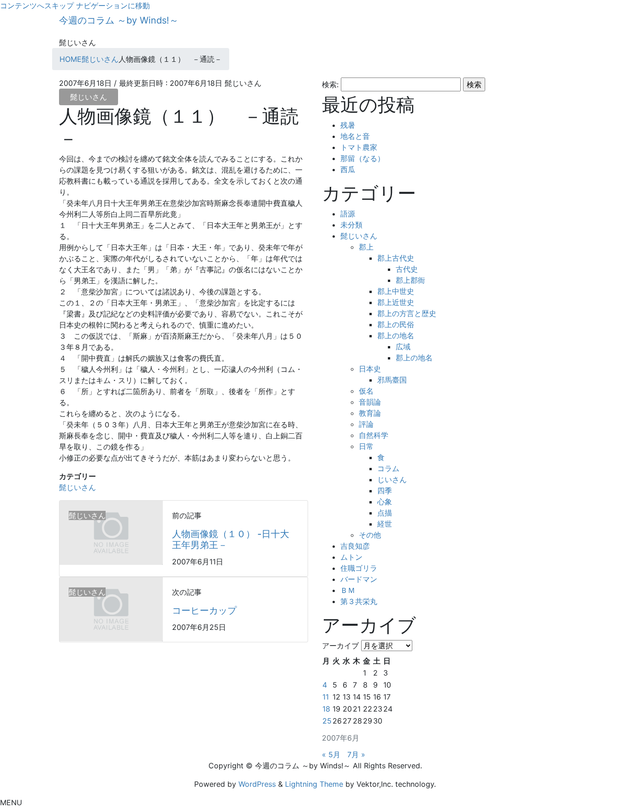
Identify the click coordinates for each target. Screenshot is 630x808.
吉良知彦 (355, 546)
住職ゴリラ (358, 568)
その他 (370, 534)
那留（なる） (362, 158)
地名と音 (355, 136)
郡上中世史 (395, 291)
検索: (330, 84)
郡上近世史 (395, 302)
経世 (384, 523)
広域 (403, 346)
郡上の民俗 (395, 324)
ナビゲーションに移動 (113, 5)
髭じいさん (88, 97)
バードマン (358, 579)
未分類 (351, 224)
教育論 (370, 413)
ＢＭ (347, 590)
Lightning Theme (314, 784)
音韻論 (370, 402)
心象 (384, 501)
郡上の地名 (395, 335)
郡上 (366, 246)
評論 (366, 424)
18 (326, 708)
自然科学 (373, 435)
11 (325, 696)
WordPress (257, 784)
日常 (366, 446)
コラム (388, 468)
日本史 (370, 368)
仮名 (366, 390)
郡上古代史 (395, 258)
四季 (384, 490)
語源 (347, 213)
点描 (384, 512)
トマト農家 (358, 147)
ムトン (351, 557)
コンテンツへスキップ (37, 5)
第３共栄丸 (358, 601)
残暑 (347, 125)
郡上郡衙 (410, 280)
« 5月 (331, 754)
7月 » (356, 754)
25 (327, 720)
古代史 (407, 269)
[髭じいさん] (111, 532)
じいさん (392, 479)
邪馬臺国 (392, 379)
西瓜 (347, 169)
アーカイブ (340, 645)
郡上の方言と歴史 (406, 313)
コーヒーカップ (204, 610)
